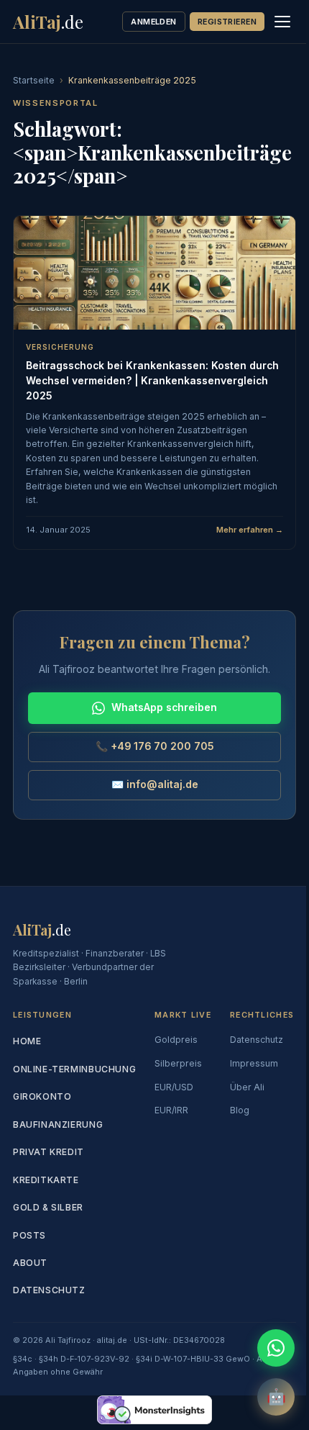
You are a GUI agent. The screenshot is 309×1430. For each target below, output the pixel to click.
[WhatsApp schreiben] (276, 1348)
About (30, 1262)
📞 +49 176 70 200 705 (155, 746)
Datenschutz (49, 1290)
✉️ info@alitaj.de (154, 784)
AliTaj (48, 21)
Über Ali (247, 1087)
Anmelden (153, 22)
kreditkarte (46, 1180)
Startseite (34, 80)
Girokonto (42, 1096)
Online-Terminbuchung (74, 1069)
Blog (239, 1110)
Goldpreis (176, 1039)
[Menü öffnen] (282, 21)
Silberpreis (178, 1063)
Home (27, 1041)
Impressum (254, 1063)
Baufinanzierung (58, 1124)
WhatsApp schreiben (164, 707)
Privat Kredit (48, 1151)
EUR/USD (173, 1087)
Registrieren (227, 22)
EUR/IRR (171, 1110)
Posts (29, 1235)
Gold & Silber (48, 1207)
